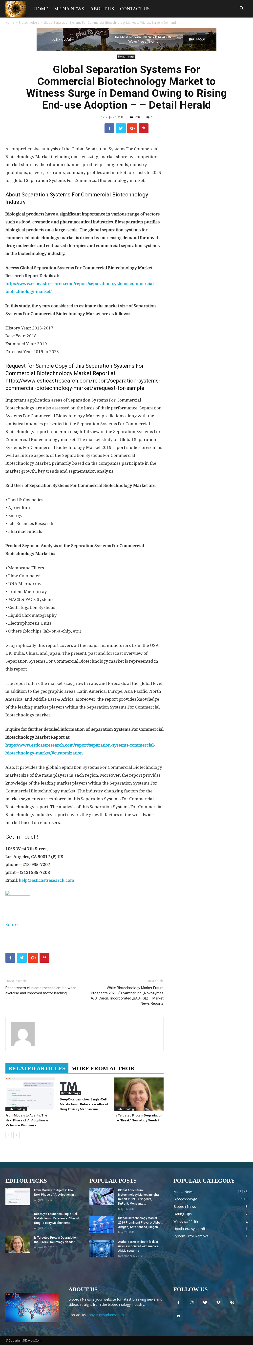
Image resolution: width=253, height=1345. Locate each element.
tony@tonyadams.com (105, 1314)
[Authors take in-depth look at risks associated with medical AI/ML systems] (101, 1248)
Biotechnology (29, 22)
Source (12, 924)
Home (41, 8)
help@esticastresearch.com (46, 880)
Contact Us (135, 8)
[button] (242, 9)
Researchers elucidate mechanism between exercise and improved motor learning (40, 990)
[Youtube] (178, 1316)
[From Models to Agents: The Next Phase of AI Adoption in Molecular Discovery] (30, 1094)
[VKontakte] (232, 1303)
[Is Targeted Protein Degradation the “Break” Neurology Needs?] (139, 1094)
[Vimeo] (218, 1303)
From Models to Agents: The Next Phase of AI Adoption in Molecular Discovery (26, 1120)
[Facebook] (178, 1303)
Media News (69, 8)
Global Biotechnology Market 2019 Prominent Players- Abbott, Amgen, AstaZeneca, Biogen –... (140, 1222)
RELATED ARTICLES (36, 1068)
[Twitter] (205, 1303)
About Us (102, 8)
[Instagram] (192, 1303)
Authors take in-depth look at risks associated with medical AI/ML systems (138, 1246)
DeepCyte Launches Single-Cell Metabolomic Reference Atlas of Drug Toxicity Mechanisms (84, 1104)
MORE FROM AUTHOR (103, 1068)
